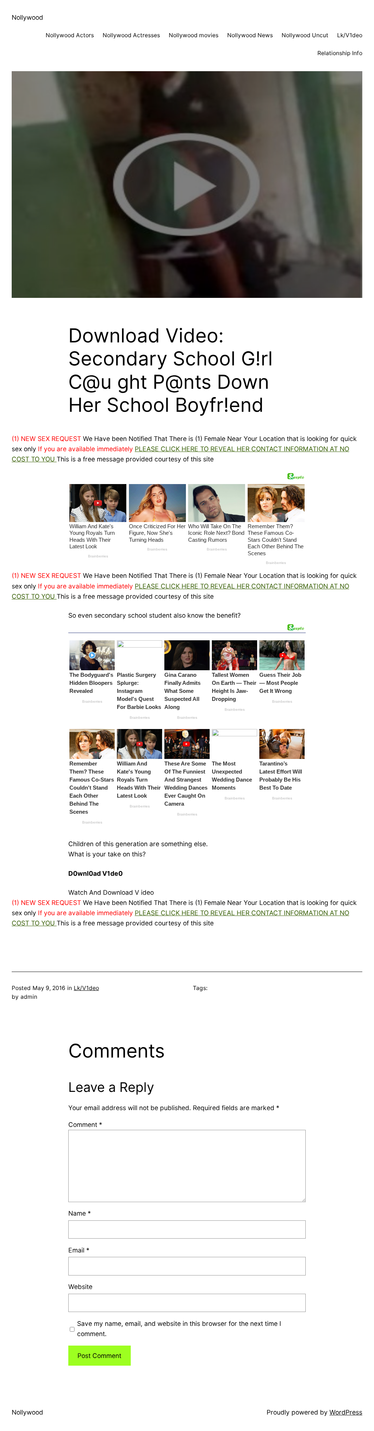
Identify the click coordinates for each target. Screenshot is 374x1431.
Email (78, 1250)
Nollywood (27, 17)
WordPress (345, 1412)
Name (79, 1213)
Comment (85, 1124)
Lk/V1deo (86, 988)
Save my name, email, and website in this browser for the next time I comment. (179, 1329)
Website (80, 1286)
